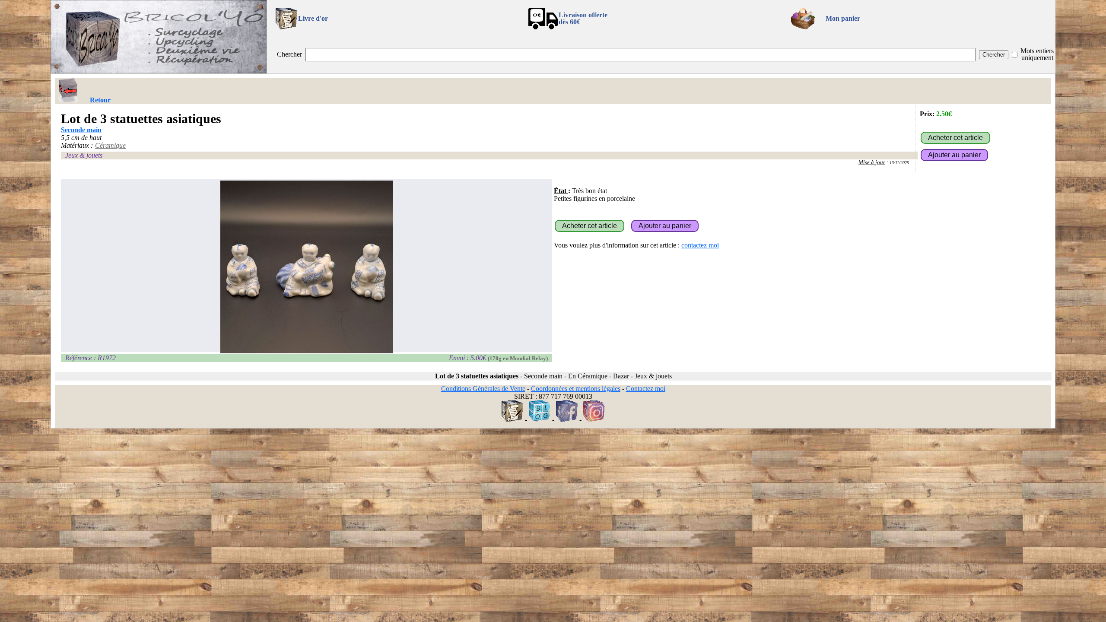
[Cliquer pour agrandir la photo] (306, 267)
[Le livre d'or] (512, 419)
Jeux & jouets (83, 155)
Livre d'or (313, 18)
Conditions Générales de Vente (483, 388)
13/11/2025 (899, 162)
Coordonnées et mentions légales (575, 388)
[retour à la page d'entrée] (159, 71)
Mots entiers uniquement (1037, 54)
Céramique (110, 145)
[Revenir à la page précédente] (68, 90)
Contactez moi (645, 388)
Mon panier (843, 18)
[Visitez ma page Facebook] (567, 419)
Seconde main (81, 129)
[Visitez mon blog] (539, 419)
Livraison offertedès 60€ (583, 18)
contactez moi (700, 245)
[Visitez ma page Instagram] (594, 419)
